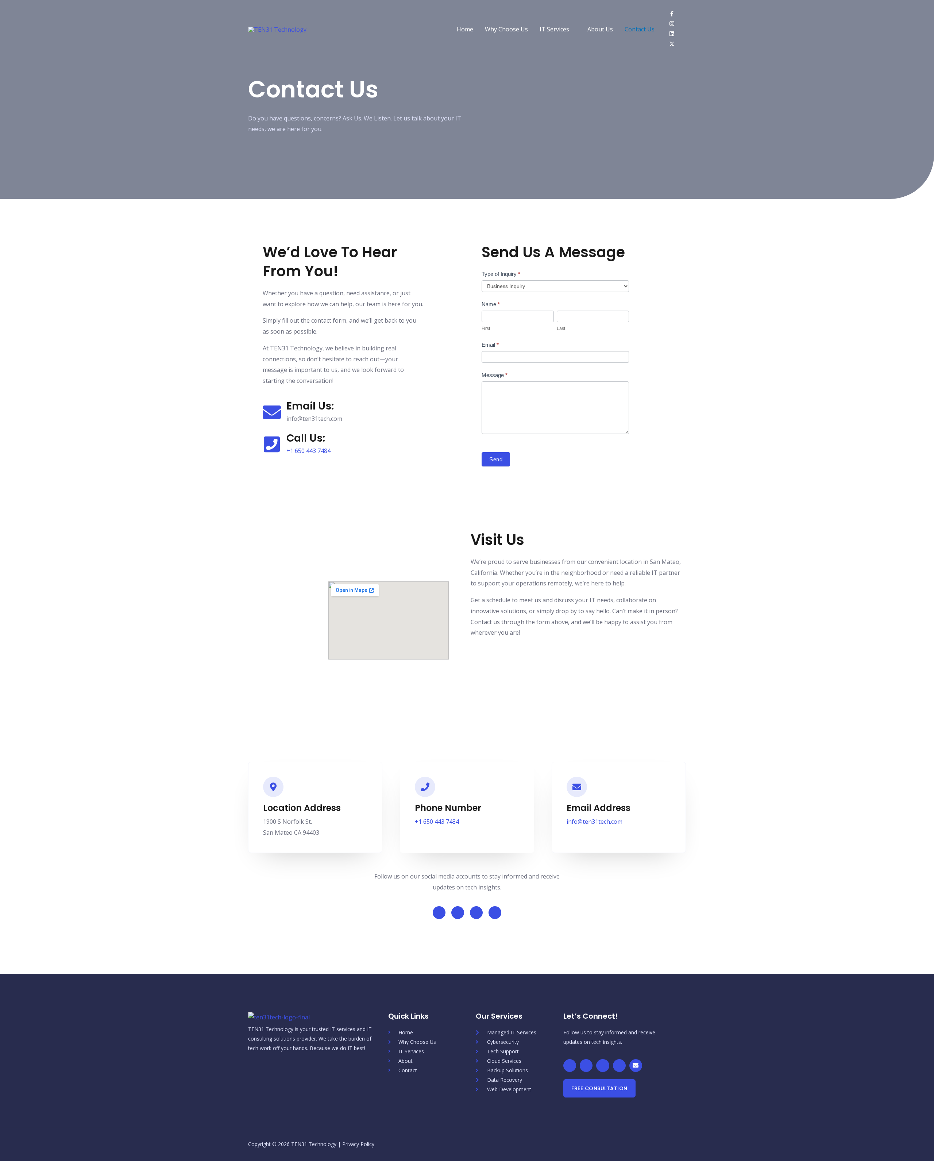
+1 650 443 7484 (308, 451)
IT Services (554, 29)
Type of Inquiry (501, 274)
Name (491, 304)
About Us (600, 29)
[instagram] (674, 24)
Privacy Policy (358, 1144)
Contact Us (640, 29)
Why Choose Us (506, 29)
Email (490, 345)
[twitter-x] (673, 45)
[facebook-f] (674, 14)
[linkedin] (674, 34)
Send (495, 459)
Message (494, 375)
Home (465, 29)
